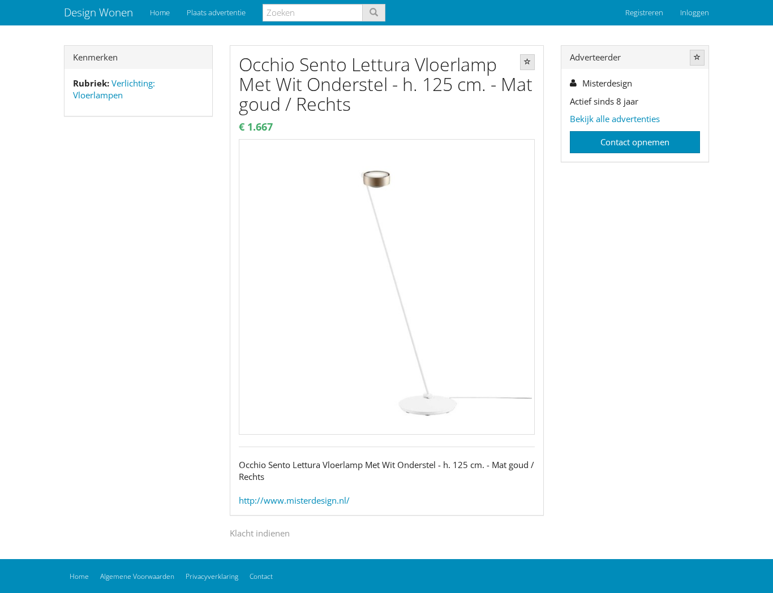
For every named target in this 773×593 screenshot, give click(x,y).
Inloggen (694, 12)
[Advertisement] (138, 303)
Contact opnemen (634, 142)
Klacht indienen (260, 533)
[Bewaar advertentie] (527, 62)
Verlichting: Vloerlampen (114, 89)
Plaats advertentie (216, 12)
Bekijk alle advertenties (615, 118)
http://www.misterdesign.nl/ (294, 500)
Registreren (644, 12)
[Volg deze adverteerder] (697, 58)
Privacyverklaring (212, 576)
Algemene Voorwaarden (137, 576)
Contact (261, 576)
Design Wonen (98, 12)
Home (160, 12)
